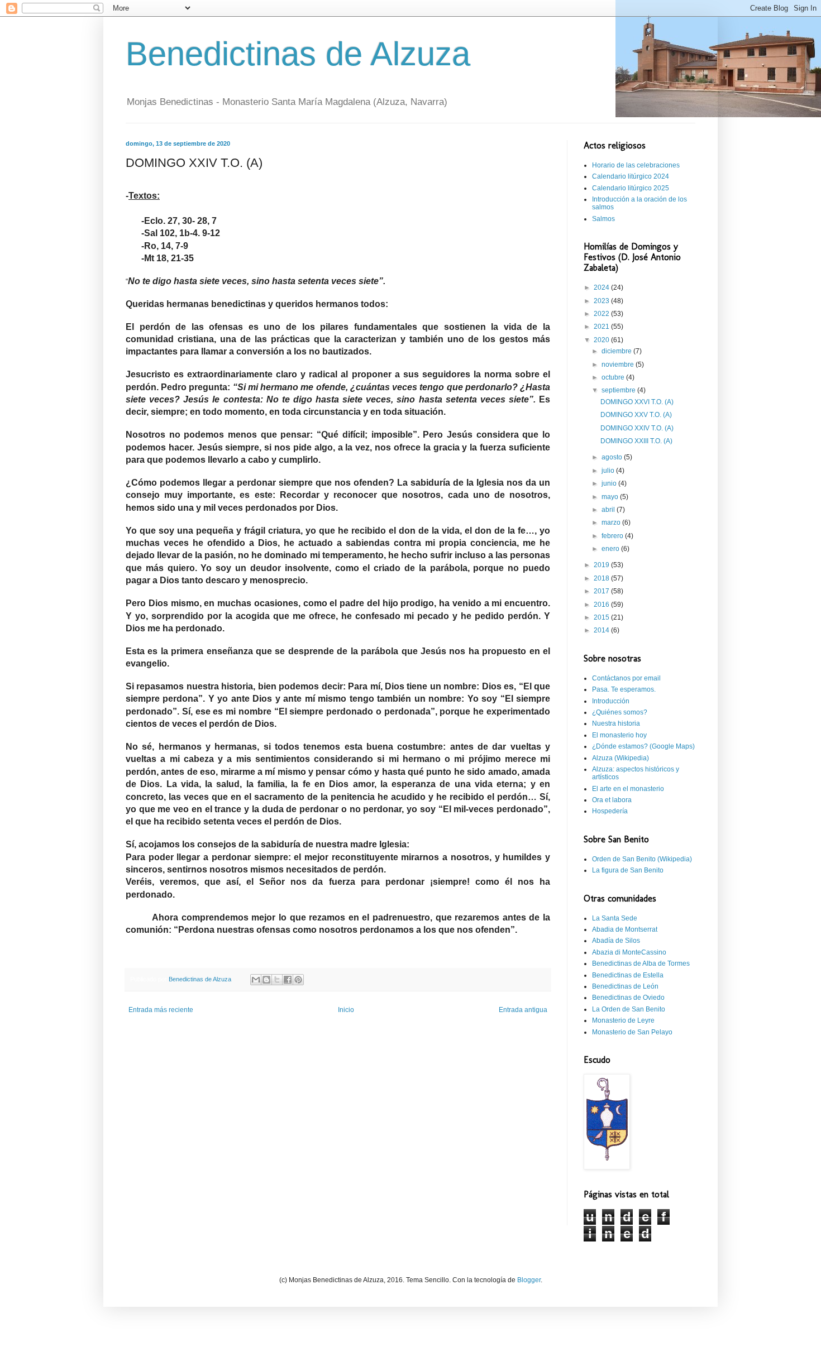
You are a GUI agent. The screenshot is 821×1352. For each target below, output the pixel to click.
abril (609, 510)
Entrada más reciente (160, 1010)
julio (609, 470)
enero (611, 549)
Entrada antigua (523, 1010)
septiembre (619, 390)
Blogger (529, 1280)
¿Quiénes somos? (619, 712)
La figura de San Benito (628, 870)
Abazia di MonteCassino (629, 952)
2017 (602, 591)
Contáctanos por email (626, 678)
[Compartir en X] (277, 979)
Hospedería (610, 811)
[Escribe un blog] (266, 979)
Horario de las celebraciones (636, 165)
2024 (602, 287)
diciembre (617, 351)
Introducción (610, 701)
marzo (612, 522)
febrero (613, 536)
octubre (614, 377)
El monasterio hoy (619, 735)
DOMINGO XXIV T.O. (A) (637, 428)
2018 (602, 578)
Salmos (603, 219)
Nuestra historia (616, 723)
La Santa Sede (614, 918)
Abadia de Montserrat (624, 929)
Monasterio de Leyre (623, 1020)
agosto (613, 457)
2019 (602, 565)
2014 (602, 630)
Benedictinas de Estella (628, 975)
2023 (602, 301)
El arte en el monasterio (628, 789)
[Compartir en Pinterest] (298, 979)
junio (610, 483)
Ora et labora (612, 800)
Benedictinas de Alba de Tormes (641, 963)
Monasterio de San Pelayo (632, 1032)
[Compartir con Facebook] (287, 979)
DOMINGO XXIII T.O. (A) (636, 441)
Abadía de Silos (616, 941)
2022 (602, 314)
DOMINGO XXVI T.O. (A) (637, 402)
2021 (602, 326)
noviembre (619, 364)
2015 (602, 617)
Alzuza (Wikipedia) (620, 758)
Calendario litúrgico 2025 (630, 188)
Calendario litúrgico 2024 (630, 176)
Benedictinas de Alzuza (298, 54)
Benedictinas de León (625, 986)
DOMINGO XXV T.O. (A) (636, 415)
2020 (602, 340)
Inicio (346, 1010)
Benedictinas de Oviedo (628, 997)
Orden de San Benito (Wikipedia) (642, 859)
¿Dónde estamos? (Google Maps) (643, 746)
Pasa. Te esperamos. (624, 689)
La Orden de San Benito (628, 1009)
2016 (602, 604)
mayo (611, 497)
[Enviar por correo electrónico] (255, 979)
